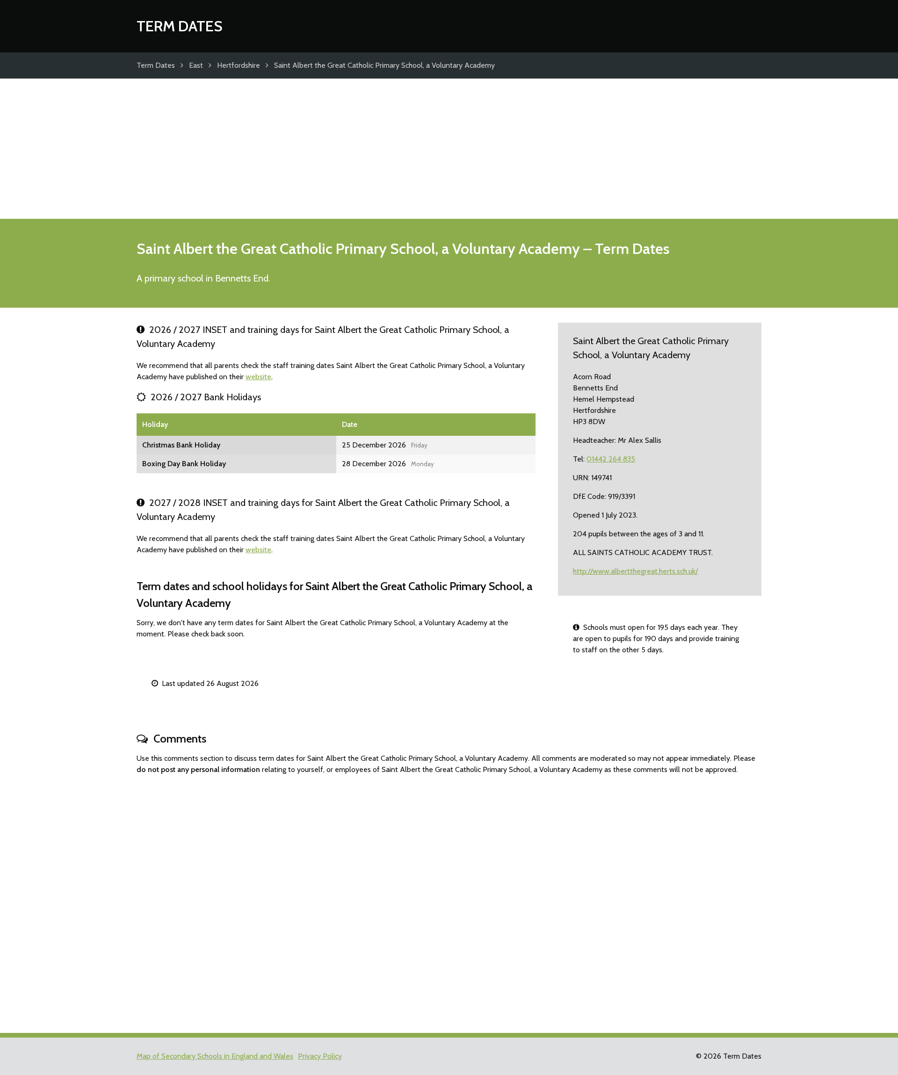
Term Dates (180, 26)
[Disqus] (449, 900)
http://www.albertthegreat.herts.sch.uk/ (635, 571)
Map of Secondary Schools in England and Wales (215, 1056)
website (258, 376)
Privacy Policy (320, 1056)
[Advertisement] (449, 148)
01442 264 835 (611, 459)
